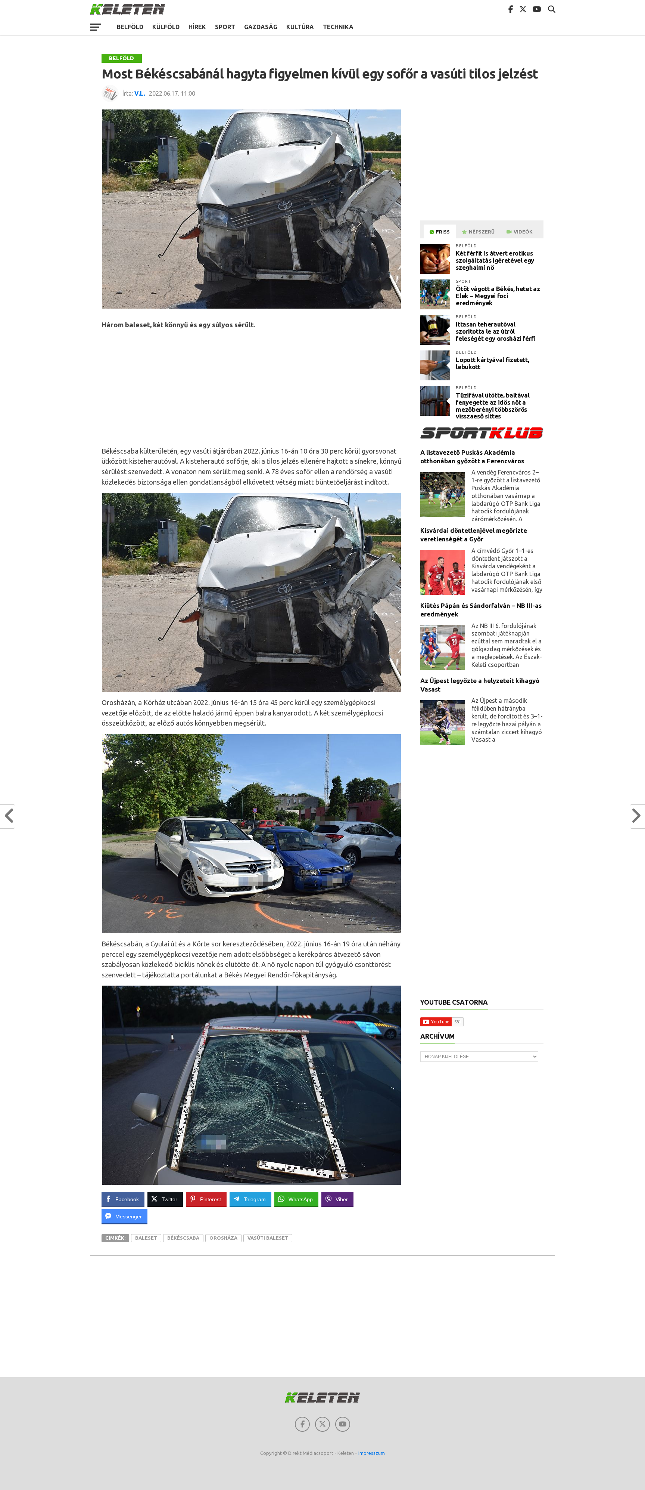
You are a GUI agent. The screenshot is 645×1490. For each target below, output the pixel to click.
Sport (225, 27)
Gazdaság (260, 27)
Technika (338, 27)
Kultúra (300, 27)
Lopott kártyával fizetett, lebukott (492, 363)
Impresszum (371, 1453)
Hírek (197, 27)
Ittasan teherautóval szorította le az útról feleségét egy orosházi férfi (495, 331)
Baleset (146, 1237)
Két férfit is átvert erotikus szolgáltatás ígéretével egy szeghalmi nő (495, 260)
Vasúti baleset (267, 1237)
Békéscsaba (183, 1237)
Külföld (166, 27)
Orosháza (223, 1237)
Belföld (130, 27)
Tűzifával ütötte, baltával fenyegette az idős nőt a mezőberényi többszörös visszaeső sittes (492, 406)
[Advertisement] (252, 388)
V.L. (139, 93)
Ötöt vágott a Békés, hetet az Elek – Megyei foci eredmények (498, 295)
